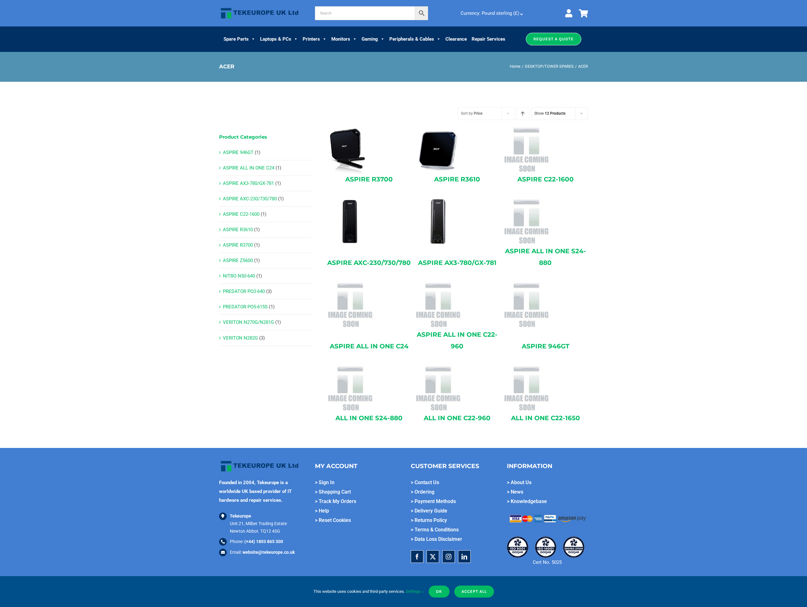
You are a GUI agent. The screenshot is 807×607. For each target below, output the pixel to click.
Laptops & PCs (275, 39)
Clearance (456, 39)
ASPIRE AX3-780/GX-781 (248, 183)
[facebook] (417, 556)
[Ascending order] (523, 113)
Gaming (370, 39)
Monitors (340, 39)
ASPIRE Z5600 (238, 260)
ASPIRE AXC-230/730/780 (250, 199)
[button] (553, 39)
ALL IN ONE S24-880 (369, 418)
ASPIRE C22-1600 (241, 214)
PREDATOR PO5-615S (245, 307)
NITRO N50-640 (239, 276)
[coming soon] (526, 128)
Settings (413, 591)
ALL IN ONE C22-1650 (545, 418)
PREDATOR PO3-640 (244, 291)
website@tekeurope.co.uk (268, 552)
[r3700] (350, 128)
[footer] (259, 8)
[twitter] (433, 556)
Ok (439, 591)
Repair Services (488, 39)
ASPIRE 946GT (238, 152)
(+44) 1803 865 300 (263, 541)
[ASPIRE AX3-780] (438, 200)
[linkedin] (464, 556)
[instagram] (448, 556)
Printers (311, 39)
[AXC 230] (350, 200)
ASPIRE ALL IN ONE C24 (248, 168)
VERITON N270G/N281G (248, 322)
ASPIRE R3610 (238, 229)
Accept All (474, 591)
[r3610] (438, 128)
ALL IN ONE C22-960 (457, 418)
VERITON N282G (240, 338)
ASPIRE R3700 (238, 245)
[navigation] (491, 13)
